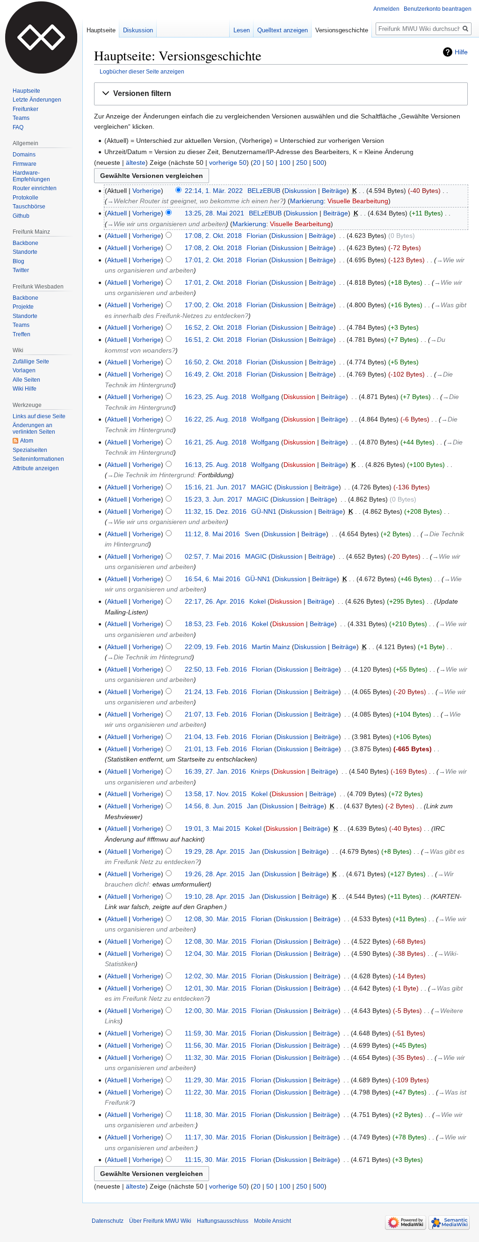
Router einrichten (35, 188)
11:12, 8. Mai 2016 (212, 534)
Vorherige (146, 190)
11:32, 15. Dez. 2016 (216, 511)
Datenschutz (107, 1221)
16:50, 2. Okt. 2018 (213, 362)
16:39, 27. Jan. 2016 (215, 771)
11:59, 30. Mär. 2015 (215, 1033)
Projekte (23, 306)
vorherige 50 (228, 162)
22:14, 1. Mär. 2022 (214, 190)
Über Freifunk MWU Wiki (160, 1221)
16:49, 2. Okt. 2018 (213, 374)
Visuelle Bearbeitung (357, 201)
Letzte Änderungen (37, 99)
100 (284, 162)
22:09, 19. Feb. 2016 (216, 647)
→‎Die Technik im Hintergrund (150, 475)
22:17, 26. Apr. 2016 (215, 601)
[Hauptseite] (41, 37)
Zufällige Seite (31, 361)
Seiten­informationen (38, 459)
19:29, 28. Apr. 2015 (215, 851)
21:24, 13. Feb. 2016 (216, 691)
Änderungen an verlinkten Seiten (34, 428)
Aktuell (117, 213)
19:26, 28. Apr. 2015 (215, 874)
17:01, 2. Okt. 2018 (213, 260)
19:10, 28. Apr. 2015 (215, 896)
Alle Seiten (26, 380)
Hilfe (461, 52)
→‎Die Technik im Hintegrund (149, 657)
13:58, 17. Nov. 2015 (216, 794)
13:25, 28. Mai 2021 (214, 213)
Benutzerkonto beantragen (438, 9)
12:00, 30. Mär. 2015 (216, 1010)
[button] (281, 94)
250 (301, 162)
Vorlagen (24, 370)
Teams (21, 118)
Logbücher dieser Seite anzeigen (142, 71)
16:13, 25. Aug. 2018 (216, 464)
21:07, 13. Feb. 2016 (216, 714)
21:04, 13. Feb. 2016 (216, 736)
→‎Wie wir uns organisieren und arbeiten (166, 224)
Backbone (25, 243)
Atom (26, 440)
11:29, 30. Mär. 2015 (215, 1080)
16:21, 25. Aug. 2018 (216, 442)
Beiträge (334, 190)
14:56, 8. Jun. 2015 (213, 806)
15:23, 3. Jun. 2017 (213, 499)
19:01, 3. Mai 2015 (212, 828)
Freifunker (25, 109)
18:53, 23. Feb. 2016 (216, 624)
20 (257, 162)
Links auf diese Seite (39, 416)
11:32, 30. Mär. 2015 (215, 1057)
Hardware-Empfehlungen (31, 176)
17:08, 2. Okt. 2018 (213, 235)
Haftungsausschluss (222, 1221)
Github (21, 216)
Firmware (24, 164)
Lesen (241, 30)
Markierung (307, 201)
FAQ (18, 127)
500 (318, 162)
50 (270, 162)
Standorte (25, 252)
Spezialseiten (30, 450)
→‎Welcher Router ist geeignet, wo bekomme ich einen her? (195, 201)
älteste (135, 162)
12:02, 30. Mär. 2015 (216, 976)
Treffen (21, 334)
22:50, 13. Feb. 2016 (216, 669)
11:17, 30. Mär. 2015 (215, 1137)
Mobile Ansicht (272, 1221)
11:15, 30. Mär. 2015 (215, 1159)
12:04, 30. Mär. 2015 (216, 953)
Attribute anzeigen (36, 468)
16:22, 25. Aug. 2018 (216, 419)
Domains (24, 154)
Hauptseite (101, 30)
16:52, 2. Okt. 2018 (213, 327)
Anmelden (386, 9)
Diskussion (300, 190)
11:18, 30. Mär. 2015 (215, 1114)
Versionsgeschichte (341, 30)
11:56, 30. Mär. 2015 (215, 1045)
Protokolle (25, 197)
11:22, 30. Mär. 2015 (215, 1092)
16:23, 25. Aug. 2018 (216, 396)
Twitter (21, 270)
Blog (18, 261)
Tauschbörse (29, 206)
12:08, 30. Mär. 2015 (216, 919)
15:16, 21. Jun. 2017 (215, 487)
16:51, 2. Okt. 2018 (213, 339)
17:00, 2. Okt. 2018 (213, 305)
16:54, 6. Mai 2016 (212, 579)
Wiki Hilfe (24, 388)
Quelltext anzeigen (282, 30)
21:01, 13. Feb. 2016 (216, 749)
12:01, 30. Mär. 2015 (216, 988)
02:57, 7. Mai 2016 (212, 556)
